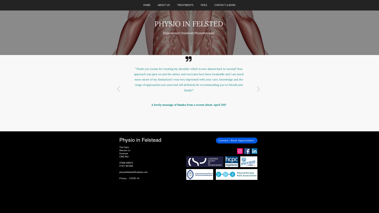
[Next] (258, 89)
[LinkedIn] (254, 151)
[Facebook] (247, 151)
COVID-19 (134, 178)
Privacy (123, 178)
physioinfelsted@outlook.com (133, 172)
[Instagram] (240, 151)
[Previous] (118, 89)
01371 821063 (126, 166)
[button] (164, 5)
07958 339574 (126, 163)
